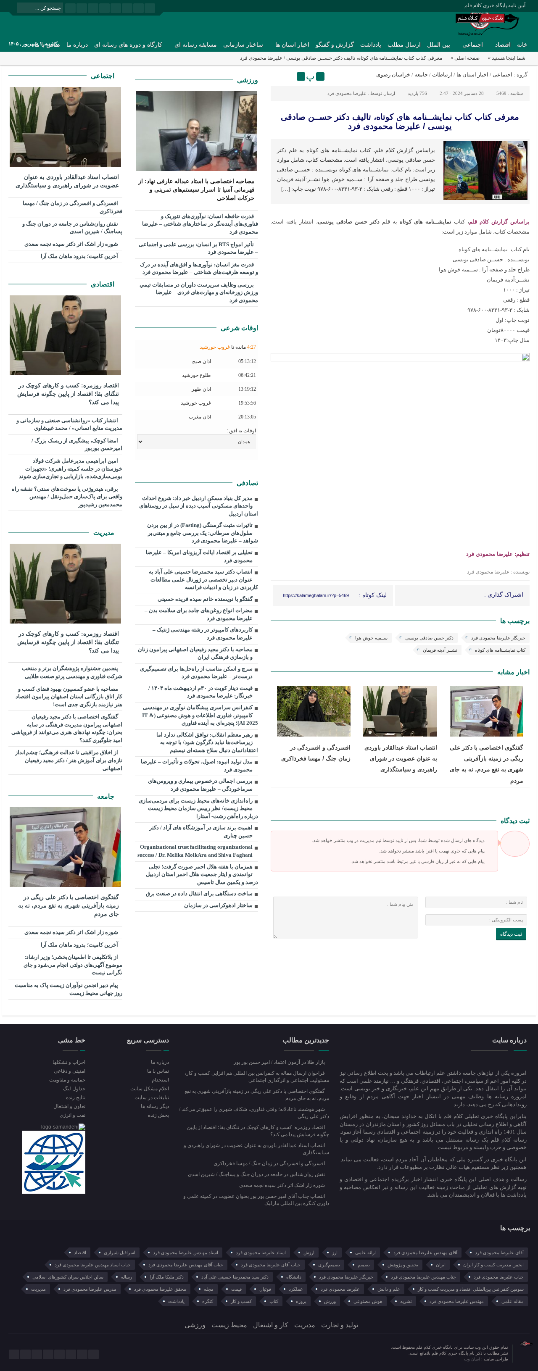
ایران (441, 1264)
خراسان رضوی (393, 74)
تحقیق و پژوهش (403, 1264)
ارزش (308, 1252)
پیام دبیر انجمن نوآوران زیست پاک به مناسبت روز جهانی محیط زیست (68, 989)
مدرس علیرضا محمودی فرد (89, 1289)
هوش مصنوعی (367, 1301)
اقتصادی (103, 284)
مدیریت (104, 532)
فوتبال (265, 1289)
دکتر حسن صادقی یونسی (429, 637)
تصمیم (364, 1264)
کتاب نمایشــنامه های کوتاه (500, 650)
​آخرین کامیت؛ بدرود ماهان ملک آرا (80, 256)
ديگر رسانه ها (155, 1106)
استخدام (160, 1080)
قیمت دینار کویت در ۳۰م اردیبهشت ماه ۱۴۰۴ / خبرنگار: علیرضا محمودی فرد (200, 692)
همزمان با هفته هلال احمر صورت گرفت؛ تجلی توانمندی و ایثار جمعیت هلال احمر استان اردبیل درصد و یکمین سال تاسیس (202, 874)
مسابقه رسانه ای (195, 45)
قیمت (236, 1289)
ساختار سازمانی (243, 45)
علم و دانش (388, 1289)
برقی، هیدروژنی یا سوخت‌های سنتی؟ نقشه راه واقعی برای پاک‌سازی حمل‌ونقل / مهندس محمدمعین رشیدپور (67, 497)
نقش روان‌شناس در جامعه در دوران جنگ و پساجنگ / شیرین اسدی (72, 228)
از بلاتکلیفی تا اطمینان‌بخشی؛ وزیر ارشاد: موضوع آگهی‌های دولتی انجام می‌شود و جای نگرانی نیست (73, 965)
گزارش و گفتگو (335, 45)
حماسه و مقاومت (67, 1080)
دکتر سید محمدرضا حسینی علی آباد (235, 1276)
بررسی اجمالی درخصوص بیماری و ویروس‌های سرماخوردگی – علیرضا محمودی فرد (200, 785)
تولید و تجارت (339, 1325)
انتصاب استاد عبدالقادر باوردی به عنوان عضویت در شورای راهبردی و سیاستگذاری (400, 758)
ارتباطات (442, 74)
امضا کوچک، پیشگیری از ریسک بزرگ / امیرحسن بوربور (77, 444)
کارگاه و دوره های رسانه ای (128, 45)
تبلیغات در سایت (151, 1097)
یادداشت (370, 45)
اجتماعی (472, 45)
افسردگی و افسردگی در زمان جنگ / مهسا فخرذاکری (72, 207)
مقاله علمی (512, 1301)
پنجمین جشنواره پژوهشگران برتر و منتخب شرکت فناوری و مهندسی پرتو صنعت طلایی (72, 672)
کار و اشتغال (270, 1325)
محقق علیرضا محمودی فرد (160, 1289)
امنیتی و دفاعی (69, 1071)
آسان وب (472, 1359)
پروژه (301, 1301)
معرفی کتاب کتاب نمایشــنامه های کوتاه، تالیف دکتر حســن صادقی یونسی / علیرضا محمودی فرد (400, 121)
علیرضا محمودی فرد (347, 93)
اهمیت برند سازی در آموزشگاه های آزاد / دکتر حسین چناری (201, 831)
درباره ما (77, 45)
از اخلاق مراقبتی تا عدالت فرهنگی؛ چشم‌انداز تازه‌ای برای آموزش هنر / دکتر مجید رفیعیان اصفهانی (68, 760)
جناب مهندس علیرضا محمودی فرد (423, 1276)
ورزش (330, 1301)
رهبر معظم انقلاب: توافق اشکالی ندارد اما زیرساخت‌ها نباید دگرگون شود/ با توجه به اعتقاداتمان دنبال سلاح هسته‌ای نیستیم (207, 742)
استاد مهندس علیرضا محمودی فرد (185, 1252)
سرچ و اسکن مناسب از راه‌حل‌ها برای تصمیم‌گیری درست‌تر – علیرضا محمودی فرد (196, 673)
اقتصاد (503, 45)
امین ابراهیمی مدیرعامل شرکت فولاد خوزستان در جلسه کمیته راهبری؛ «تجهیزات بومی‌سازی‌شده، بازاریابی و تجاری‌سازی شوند (70, 468)
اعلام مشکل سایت (149, 1089)
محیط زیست (229, 1325)
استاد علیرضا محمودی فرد (261, 1252)
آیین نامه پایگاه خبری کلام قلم (494, 5)
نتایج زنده (75, 1097)
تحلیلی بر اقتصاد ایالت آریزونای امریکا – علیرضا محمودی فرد (199, 556)
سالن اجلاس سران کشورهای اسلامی (67, 1276)
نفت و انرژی (72, 1115)
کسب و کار (241, 1301)
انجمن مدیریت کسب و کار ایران (493, 1264)
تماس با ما (158, 1071)
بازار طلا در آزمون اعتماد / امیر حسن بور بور (280, 1062)
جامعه (421, 74)
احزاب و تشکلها (69, 1062)
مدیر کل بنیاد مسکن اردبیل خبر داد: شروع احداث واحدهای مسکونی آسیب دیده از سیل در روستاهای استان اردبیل (198, 506)
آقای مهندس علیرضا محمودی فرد (425, 1252)
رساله (126, 1276)
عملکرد (296, 1289)
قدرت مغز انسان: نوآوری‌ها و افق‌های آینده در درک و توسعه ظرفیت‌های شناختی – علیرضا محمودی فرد (199, 268)
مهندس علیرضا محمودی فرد (457, 1301)
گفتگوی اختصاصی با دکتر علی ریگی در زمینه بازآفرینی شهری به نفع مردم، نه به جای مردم (68, 905)
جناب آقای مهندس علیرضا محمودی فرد (185, 1264)
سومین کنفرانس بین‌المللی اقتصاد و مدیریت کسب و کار (471, 1289)
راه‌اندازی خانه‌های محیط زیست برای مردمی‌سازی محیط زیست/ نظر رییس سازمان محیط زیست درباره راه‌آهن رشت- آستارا (198, 808)
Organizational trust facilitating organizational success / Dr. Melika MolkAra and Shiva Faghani (195, 851)
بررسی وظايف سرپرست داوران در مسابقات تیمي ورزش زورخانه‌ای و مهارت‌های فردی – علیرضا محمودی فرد (199, 292)
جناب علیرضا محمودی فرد (499, 1276)
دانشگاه (293, 1276)
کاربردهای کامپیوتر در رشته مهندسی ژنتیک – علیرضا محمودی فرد (203, 633)
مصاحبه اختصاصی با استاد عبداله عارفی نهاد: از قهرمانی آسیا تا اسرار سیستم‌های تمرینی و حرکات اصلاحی (196, 189)
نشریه (406, 1301)
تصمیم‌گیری (329, 1264)
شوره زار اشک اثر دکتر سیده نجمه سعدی (71, 244)
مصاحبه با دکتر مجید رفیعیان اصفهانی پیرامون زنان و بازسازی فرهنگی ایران (195, 653)
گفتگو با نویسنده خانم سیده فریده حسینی (205, 599)
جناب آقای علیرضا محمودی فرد (271, 1264)
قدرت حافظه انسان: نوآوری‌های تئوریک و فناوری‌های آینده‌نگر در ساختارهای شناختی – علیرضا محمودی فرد (200, 224)
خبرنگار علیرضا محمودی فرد (498, 637)
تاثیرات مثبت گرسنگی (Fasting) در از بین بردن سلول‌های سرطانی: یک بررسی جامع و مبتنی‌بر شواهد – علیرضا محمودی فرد (202, 533)
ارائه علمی (365, 1252)
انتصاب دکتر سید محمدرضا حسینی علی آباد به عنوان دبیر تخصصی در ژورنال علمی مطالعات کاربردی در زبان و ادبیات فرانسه (203, 579)
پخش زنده (158, 1115)
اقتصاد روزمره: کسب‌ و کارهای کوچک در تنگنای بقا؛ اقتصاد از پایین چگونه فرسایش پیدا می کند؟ (68, 393)
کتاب (273, 1301)
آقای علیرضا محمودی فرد (499, 1252)
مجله (209, 1289)
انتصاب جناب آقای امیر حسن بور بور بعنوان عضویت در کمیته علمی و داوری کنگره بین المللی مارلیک (256, 1199)
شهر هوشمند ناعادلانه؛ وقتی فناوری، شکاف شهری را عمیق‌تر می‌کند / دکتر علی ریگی (254, 1112)
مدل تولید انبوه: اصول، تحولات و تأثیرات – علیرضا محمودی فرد (197, 765)
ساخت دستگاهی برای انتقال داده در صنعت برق (199, 893)
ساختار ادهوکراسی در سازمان (218, 905)
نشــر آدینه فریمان (440, 650)
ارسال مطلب (404, 45)
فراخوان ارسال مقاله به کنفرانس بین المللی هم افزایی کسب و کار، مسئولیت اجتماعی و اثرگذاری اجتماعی (257, 1076)
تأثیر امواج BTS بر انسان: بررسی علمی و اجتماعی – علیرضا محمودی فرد (198, 248)
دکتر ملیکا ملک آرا (167, 1276)
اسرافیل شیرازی (119, 1252)
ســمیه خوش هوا (371, 637)
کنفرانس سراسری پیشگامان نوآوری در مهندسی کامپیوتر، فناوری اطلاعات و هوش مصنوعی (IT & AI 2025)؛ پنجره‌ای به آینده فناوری (200, 715)
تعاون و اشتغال (69, 1106)
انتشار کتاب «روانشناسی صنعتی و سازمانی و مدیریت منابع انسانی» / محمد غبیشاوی (69, 424)
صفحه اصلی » (465, 58)
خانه (522, 45)
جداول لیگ (74, 1089)
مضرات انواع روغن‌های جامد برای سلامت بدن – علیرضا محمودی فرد (199, 614)
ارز (335, 1252)
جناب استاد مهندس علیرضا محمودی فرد (93, 1264)
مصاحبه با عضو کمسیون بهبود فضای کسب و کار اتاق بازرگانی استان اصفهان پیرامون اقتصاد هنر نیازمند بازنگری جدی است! (69, 697)
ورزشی (247, 80)
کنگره (207, 1301)
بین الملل (438, 45)
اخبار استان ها (292, 45)
